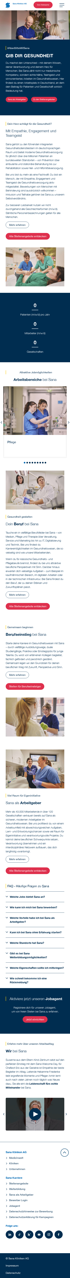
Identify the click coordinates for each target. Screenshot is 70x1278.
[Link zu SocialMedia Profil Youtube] (39, 1234)
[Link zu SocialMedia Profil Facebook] (59, 1234)
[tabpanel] (35, 421)
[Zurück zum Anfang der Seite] (65, 1153)
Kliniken (14, 1163)
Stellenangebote (18, 1183)
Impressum (12, 1265)
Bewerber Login (18, 1200)
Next (69, 422)
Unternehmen (17, 1169)
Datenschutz (13, 1272)
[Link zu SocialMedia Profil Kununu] (29, 1234)
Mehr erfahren (17, 224)
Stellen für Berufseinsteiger (25, 686)
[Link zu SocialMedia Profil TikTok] (19, 1234)
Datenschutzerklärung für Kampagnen (31, 1217)
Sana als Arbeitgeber (17, 99)
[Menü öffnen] (61, 5)
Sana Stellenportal (43, 5)
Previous (1, 422)
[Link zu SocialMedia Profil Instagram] (49, 1234)
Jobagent (14, 1205)
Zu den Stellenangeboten (44, 99)
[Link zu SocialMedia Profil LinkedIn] (10, 1234)
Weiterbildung (17, 1188)
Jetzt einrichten (35, 1019)
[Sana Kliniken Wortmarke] (16, 5)
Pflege (11, 442)
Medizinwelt (16, 1157)
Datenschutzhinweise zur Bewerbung (31, 1211)
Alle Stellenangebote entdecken (27, 236)
